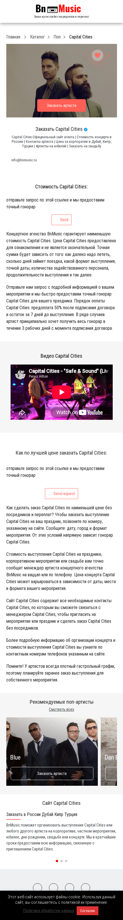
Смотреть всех (61, 709)
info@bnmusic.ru (24, 160)
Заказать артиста (52, 773)
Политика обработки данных (48, 910)
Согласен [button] (87, 911)
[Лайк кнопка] (97, 55)
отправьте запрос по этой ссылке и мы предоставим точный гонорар (55, 209)
